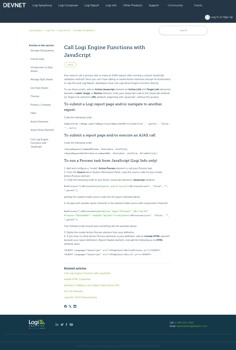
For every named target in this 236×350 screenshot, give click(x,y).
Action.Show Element (42, 130)
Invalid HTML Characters (77, 279)
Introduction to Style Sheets (42, 69)
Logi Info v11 (64, 30)
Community (175, 5)
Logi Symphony (42, 5)
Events (198, 5)
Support (154, 5)
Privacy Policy (145, 346)
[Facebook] (65, 306)
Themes (35, 96)
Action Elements (39, 121)
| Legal (135, 346)
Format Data (37, 59)
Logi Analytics (35, 30)
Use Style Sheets (39, 87)
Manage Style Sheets (42, 79)
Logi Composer (68, 5)
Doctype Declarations (84, 30)
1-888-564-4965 (184, 322)
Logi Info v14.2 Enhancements (80, 297)
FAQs (33, 113)
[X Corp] (70, 306)
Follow (70, 65)
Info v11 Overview (73, 291)
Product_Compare (41, 104)
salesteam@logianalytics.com (192, 326)
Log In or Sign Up (221, 17)
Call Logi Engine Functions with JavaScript (39, 143)
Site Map (156, 346)
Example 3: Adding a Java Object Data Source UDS (91, 285)
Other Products (132, 5)
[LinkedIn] (74, 306)
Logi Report (91, 5)
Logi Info (111, 5)
